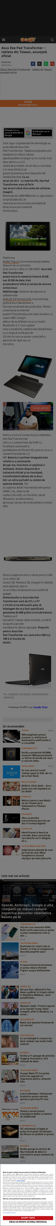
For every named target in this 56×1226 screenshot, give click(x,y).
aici (45, 1190)
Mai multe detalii (21, 1180)
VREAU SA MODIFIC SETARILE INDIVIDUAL (28, 1222)
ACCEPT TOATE (28, 1218)
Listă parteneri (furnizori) (9, 1212)
